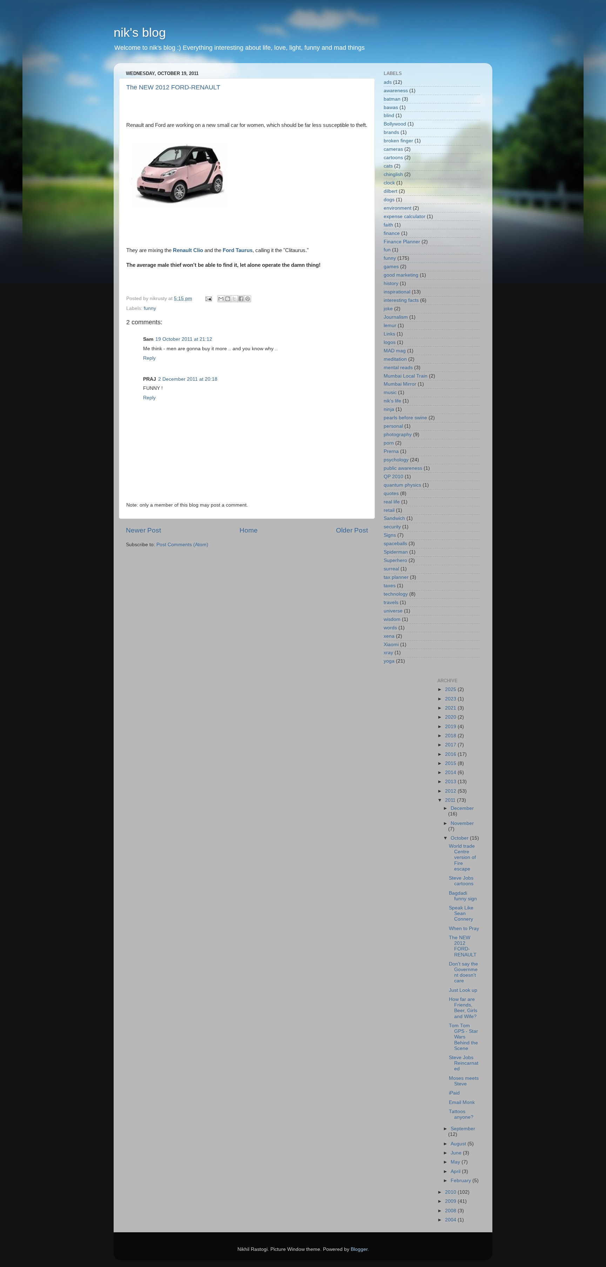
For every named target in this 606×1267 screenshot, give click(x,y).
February (461, 1180)
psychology (396, 459)
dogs (389, 199)
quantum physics (402, 485)
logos (390, 342)
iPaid (454, 1093)
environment (397, 208)
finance (392, 233)
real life (392, 501)
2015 (451, 763)
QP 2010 (393, 476)
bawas (391, 107)
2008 (451, 1210)
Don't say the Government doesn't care (463, 972)
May (456, 1162)
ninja (389, 409)
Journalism (396, 317)
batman (392, 99)
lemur (390, 325)
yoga (389, 661)
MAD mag (395, 350)
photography (398, 434)
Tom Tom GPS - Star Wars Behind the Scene (463, 1037)
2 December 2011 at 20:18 (187, 379)
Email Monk (462, 1102)
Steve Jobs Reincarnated (463, 1063)
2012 (451, 791)
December (462, 808)
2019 (451, 726)
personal (393, 426)
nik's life (392, 401)
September (463, 1128)
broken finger (398, 140)
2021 (451, 708)
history (391, 283)
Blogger (359, 1249)
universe (393, 611)
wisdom (392, 619)
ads (388, 82)
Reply (149, 358)
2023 (451, 699)
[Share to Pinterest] (247, 298)
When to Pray (464, 928)
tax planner (396, 577)
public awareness (403, 468)
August (459, 1143)
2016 (451, 754)
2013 (451, 781)
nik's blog (140, 32)
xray (388, 652)
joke (388, 308)
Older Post (352, 530)
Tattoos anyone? (461, 1114)
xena (389, 636)
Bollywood (395, 124)
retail (389, 510)
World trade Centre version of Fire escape (462, 857)
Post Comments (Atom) (182, 544)
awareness (396, 90)
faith (388, 225)
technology (396, 594)
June (457, 1153)
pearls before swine (405, 417)
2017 (451, 744)
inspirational (397, 291)
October (460, 838)
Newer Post (143, 530)
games (391, 266)
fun (387, 249)
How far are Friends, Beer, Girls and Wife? (463, 1008)
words (390, 627)
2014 (451, 772)
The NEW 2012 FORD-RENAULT (173, 87)
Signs (390, 535)
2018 (451, 735)
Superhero (395, 560)
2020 (451, 717)
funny (150, 308)
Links (389, 334)
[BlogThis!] (227, 298)
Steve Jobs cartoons (461, 880)
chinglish (393, 174)
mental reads (398, 367)
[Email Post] (208, 298)
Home (249, 530)
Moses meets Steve (464, 1081)
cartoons (393, 157)
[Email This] (220, 298)
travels (391, 602)
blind (389, 115)
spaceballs (395, 543)
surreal (391, 568)
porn (389, 443)
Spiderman (396, 552)
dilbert (390, 191)
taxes (390, 585)
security (392, 526)
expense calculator (404, 216)
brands (391, 132)
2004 (451, 1219)
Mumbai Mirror (400, 384)
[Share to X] (234, 298)
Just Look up (463, 990)
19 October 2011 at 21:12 (183, 339)
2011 (451, 800)
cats (388, 166)
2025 (451, 689)
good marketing (401, 275)
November (462, 823)
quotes (391, 493)
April (456, 1171)
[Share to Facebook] (240, 298)
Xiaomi (391, 644)
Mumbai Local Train (405, 376)
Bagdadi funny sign (463, 895)
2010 (451, 1192)
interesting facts (401, 300)
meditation (395, 359)
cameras (393, 149)
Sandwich (394, 518)
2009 (451, 1201)
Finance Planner (402, 241)
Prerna (391, 451)
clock (389, 182)
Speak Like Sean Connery (461, 913)
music (390, 392)
